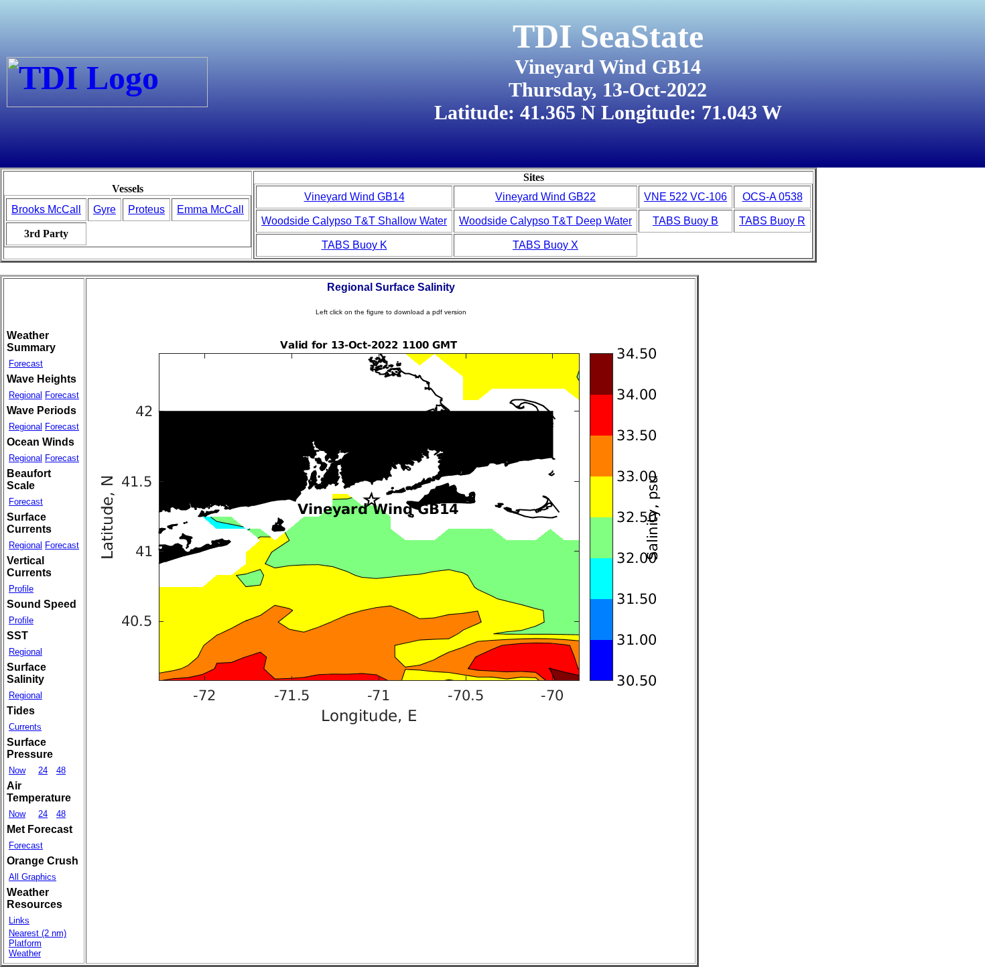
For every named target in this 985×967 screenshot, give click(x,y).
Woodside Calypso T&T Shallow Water (354, 221)
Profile (21, 589)
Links (19, 920)
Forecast (26, 364)
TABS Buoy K (354, 245)
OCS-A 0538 (772, 196)
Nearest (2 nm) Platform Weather (37, 943)
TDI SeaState (608, 36)
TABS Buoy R (772, 221)
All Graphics (32, 877)
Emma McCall (210, 209)
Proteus (146, 209)
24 (43, 770)
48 (61, 770)
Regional (25, 395)
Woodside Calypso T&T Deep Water (545, 221)
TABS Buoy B (685, 221)
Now (17, 770)
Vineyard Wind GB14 (354, 196)
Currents (25, 727)
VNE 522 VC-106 (685, 196)
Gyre (104, 209)
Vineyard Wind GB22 (545, 196)
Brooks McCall (46, 209)
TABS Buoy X (545, 245)
